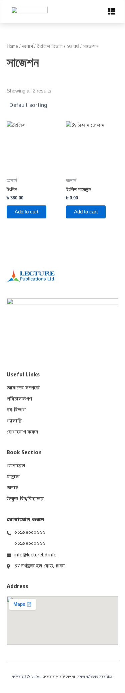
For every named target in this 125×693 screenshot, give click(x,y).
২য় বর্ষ (73, 46)
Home (12, 46)
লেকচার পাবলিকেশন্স (58, 677)
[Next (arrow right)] (113, 346)
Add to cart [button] (26, 211)
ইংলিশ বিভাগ (50, 46)
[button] (112, 11)
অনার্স (27, 46)
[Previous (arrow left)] (11, 346)
